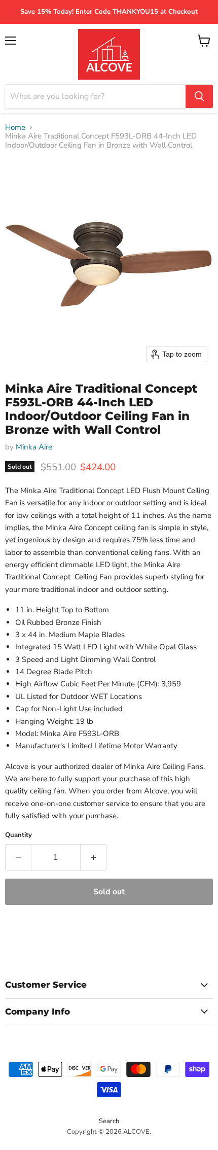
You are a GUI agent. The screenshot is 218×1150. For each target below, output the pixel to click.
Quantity (18, 835)
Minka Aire (34, 447)
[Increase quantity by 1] (93, 857)
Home (15, 127)
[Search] (199, 96)
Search (109, 1121)
